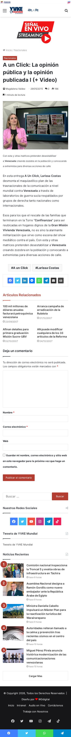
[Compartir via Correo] (53, 280)
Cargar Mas (35, 676)
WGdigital (44, 699)
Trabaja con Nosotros (35, 711)
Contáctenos (55, 705)
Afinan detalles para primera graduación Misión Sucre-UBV (16, 333)
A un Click (20, 268)
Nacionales (20, 50)
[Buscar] (66, 12)
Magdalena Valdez (15, 88)
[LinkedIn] (25, 280)
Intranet (21, 705)
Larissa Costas (48, 268)
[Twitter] (17, 280)
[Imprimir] (61, 280)
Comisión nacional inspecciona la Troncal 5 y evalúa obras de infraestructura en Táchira (47, 569)
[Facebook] (10, 280)
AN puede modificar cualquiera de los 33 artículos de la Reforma (52, 333)
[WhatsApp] (39, 280)
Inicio (8, 50)
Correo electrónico (15, 426)
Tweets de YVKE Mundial (18, 544)
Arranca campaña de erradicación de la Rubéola (50, 310)
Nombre (8, 412)
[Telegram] (46, 280)
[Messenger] (32, 280)
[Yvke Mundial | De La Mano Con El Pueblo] (24, 10)
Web (5, 441)
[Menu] (5, 12)
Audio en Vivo (37, 705)
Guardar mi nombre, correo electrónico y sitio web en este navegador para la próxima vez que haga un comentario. (35, 461)
